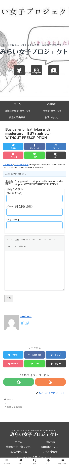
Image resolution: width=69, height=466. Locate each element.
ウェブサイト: (14, 219)
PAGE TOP (63, 449)
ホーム (18, 441)
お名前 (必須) (14, 193)
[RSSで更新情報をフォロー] (27, 323)
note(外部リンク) (50, 446)
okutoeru (25, 316)
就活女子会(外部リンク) (18, 446)
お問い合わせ (50, 451)
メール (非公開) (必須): (19, 206)
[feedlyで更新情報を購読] (22, 323)
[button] (62, 345)
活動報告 (50, 441)
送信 (9, 298)
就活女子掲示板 (21, 164)
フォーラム (8, 164)
